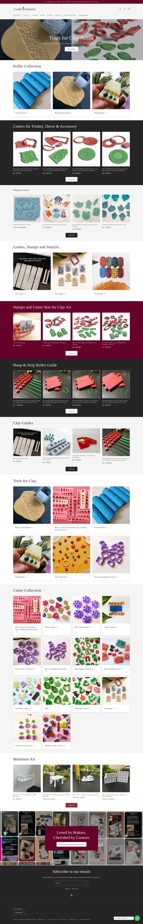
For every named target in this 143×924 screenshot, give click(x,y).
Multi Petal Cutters (82, 627)
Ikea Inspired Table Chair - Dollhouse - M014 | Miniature (56, 795)
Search (67, 888)
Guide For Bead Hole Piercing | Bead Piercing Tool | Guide (56, 458)
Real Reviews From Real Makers (71, 844)
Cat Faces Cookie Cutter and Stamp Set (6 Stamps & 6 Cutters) (114, 343)
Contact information (84, 919)
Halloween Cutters (82, 708)
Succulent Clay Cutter (23, 746)
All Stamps (59, 294)
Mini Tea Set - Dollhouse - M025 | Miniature (85, 794)
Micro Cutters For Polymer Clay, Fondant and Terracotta (71, 529)
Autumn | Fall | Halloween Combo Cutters (114, 224)
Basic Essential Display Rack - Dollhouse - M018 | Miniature (114, 795)
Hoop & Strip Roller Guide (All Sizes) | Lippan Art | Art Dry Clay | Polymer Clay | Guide (26, 401)
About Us (75, 888)
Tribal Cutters (50, 627)
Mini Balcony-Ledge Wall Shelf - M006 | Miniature (25, 795)
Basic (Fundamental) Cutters (105, 577)
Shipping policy (73, 919)
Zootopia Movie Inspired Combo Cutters (54, 224)
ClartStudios (21, 919)
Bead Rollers (99, 113)
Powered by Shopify (30, 919)
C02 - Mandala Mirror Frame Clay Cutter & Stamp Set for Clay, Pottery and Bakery (114, 169)
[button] (17, 15)
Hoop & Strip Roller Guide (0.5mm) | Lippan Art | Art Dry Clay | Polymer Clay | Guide (115, 401)
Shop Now (71, 49)
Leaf (46, 708)
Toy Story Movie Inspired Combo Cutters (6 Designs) (85, 225)
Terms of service (62, 919)
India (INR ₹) (19, 912)
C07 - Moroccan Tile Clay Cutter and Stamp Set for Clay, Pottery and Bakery (26, 169)
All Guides (19, 294)
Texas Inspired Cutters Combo (22, 224)
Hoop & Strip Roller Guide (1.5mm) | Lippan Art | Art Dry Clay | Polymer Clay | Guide (85, 401)
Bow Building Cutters (112, 669)
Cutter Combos (110, 627)
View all (71, 179)
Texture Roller (20, 113)
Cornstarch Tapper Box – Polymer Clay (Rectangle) (83, 456)
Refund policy (42, 919)
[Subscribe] (87, 883)
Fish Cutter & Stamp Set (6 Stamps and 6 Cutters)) (84, 343)
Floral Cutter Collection (24, 669)
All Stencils (98, 294)
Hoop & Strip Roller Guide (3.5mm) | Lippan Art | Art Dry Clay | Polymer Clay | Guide (56, 401)
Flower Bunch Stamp (19, 342)
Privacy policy (52, 919)
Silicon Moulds (60, 577)
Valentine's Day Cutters (54, 746)
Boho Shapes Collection (84, 669)
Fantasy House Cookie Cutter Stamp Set (54, 342)
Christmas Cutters (22, 708)
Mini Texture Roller (62, 113)
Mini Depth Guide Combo (20, 458)
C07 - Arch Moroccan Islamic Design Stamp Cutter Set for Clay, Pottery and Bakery (55, 169)
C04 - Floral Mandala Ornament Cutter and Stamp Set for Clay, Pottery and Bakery (84, 169)
